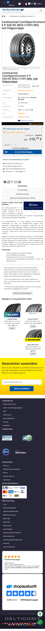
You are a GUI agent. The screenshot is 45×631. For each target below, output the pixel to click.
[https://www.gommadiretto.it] (12, 623)
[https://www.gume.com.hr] (23, 624)
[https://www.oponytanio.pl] (14, 624)
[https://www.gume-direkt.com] (30, 623)
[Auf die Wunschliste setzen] (12, 182)
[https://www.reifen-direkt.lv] (31, 624)
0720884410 (5, 2)
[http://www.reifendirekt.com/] (36, 624)
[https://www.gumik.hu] (11, 624)
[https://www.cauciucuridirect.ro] (16, 624)
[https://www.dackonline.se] (10, 623)
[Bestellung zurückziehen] (23, 3)
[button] (40, 614)
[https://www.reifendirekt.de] (2, 623)
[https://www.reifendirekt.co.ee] (26, 624)
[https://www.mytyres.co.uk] (22, 623)
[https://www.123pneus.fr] (5, 623)
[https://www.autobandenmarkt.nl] (20, 623)
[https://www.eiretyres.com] (9, 624)
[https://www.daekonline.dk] (17, 623)
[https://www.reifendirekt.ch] (7, 623)
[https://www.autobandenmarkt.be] (32, 623)
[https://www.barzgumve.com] (21, 624)
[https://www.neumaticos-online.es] (25, 623)
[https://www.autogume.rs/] (33, 624)
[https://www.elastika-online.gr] (19, 624)
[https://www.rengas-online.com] (34, 623)
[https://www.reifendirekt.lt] (28, 624)
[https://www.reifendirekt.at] (27, 623)
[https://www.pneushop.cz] (37, 623)
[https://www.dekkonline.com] (15, 623)
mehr (6, 569)
